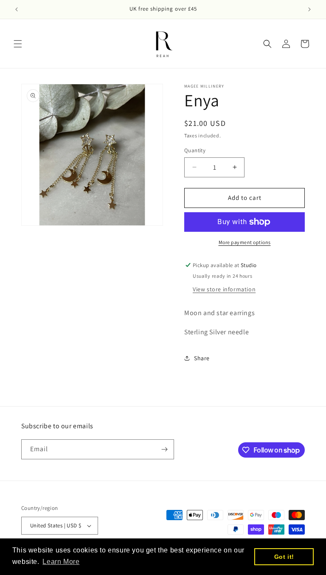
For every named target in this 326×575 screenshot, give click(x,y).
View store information (224, 289)
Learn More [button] (60, 561)
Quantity (194, 150)
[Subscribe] (164, 449)
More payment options (245, 242)
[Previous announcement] (16, 9)
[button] (17, 43)
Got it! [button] (284, 556)
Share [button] (202, 358)
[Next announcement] (309, 9)
